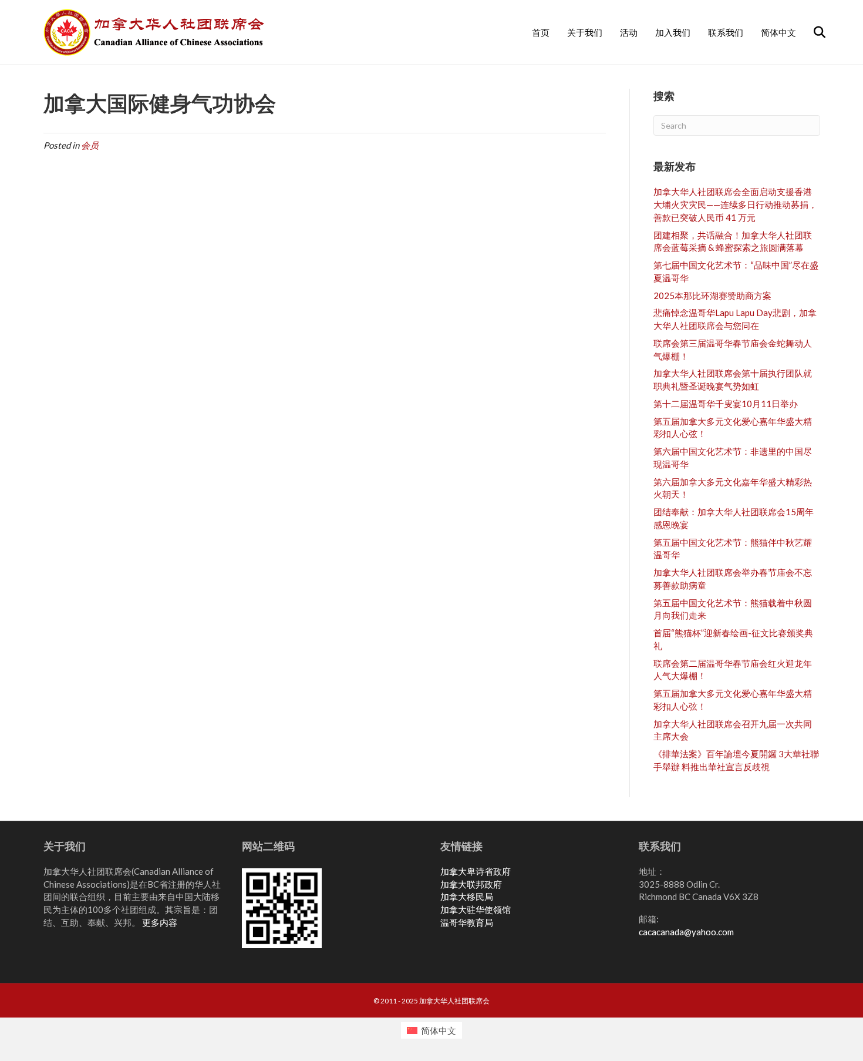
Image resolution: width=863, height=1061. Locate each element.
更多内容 (159, 922)
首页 (541, 33)
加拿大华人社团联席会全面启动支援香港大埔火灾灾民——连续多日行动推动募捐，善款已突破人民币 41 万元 (735, 204)
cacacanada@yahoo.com (686, 931)
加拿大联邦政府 (471, 884)
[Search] (812, 32)
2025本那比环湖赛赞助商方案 (712, 295)
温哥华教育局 (466, 922)
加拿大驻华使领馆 (475, 909)
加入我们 (672, 33)
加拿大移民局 (466, 896)
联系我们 (725, 33)
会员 (90, 145)
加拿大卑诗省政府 (475, 871)
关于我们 (584, 33)
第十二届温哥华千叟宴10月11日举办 (725, 403)
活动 (629, 33)
